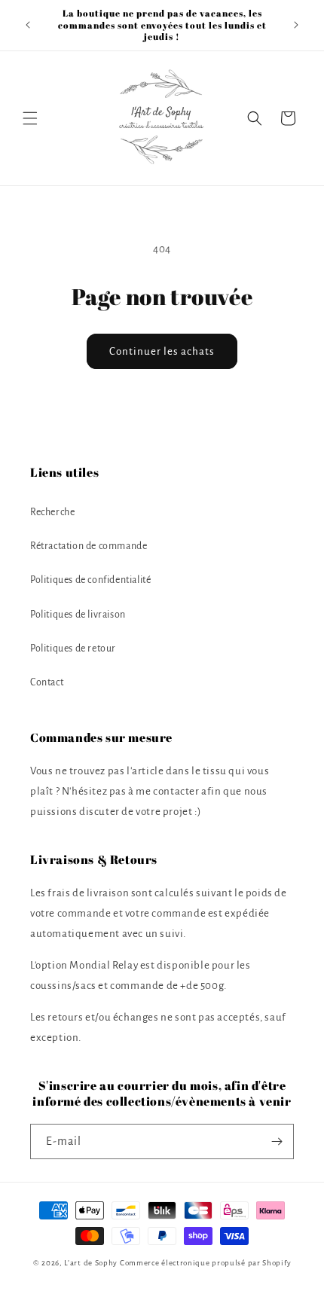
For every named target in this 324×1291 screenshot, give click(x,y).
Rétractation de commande (88, 546)
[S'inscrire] (276, 1141)
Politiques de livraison (78, 614)
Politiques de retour (73, 648)
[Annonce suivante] (296, 24)
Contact (46, 682)
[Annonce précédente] (27, 24)
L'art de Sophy (91, 1263)
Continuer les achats (162, 351)
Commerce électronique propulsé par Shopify (205, 1263)
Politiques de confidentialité (90, 580)
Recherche (52, 512)
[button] (30, 118)
